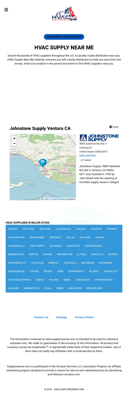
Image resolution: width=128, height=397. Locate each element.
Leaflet (46, 199)
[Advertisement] (64, 90)
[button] (43, 163)
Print (115, 127)
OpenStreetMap (58, 199)
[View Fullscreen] (14, 150)
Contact (87, 160)
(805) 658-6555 (87, 155)
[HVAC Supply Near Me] (64, 21)
